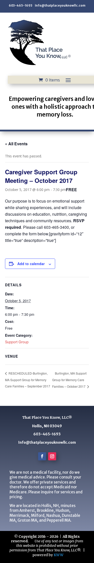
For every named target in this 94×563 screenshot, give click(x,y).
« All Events (16, 144)
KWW (58, 555)
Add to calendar (31, 263)
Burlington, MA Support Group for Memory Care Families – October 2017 (69, 379)
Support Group (17, 341)
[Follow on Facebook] (42, 456)
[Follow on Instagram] (52, 456)
